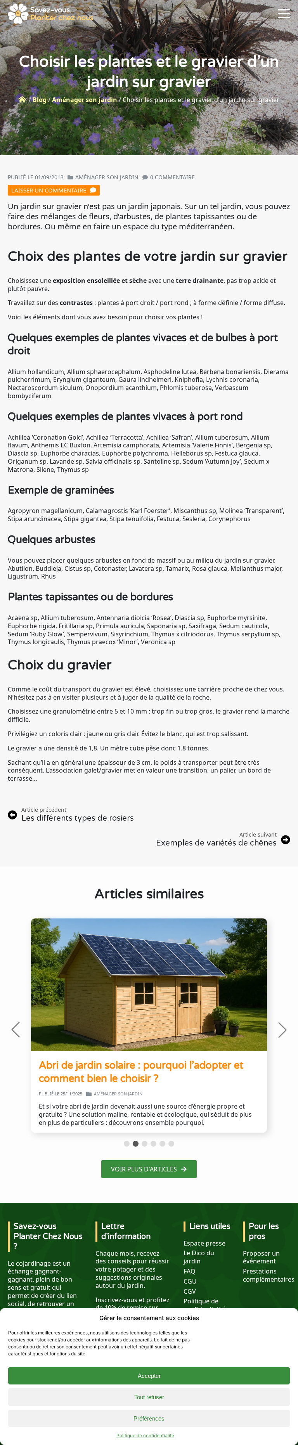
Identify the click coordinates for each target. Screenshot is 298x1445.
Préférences (149, 1418)
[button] (15, 1030)
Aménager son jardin (84, 99)
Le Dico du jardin (199, 1257)
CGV (190, 1291)
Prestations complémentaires (269, 1275)
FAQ (190, 1271)
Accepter (149, 1375)
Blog (40, 99)
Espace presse (204, 1243)
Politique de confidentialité (145, 1435)
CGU (190, 1281)
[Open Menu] (284, 13)
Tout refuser (149, 1397)
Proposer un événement (261, 1257)
